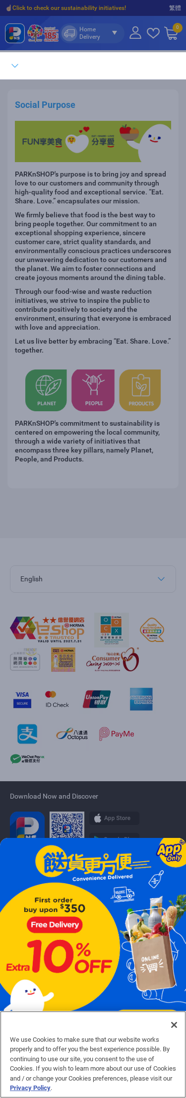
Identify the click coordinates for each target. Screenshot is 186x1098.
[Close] (174, 1025)
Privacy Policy (30, 1088)
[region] (93, 1054)
